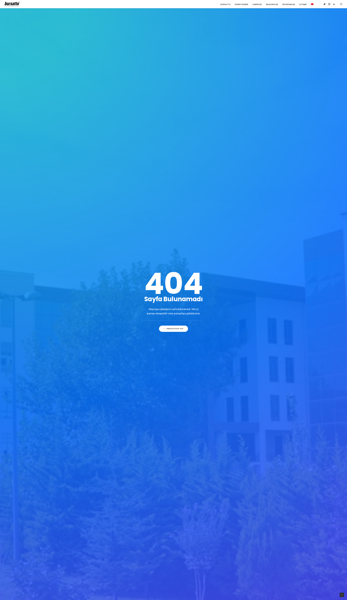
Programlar (288, 4)
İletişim (303, 4)
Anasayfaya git (175, 328)
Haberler (257, 4)
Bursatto (225, 4)
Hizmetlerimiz (241, 4)
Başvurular (272, 4)
